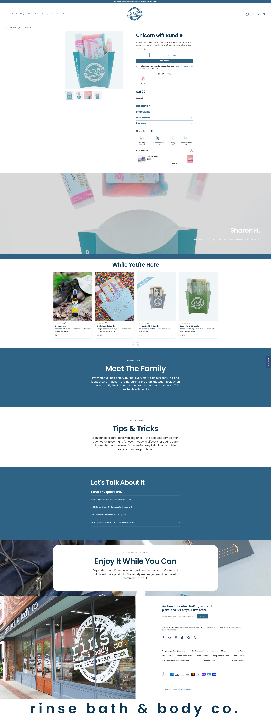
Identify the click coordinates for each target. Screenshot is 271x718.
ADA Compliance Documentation (175, 660)
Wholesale (61, 14)
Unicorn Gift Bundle (25, 28)
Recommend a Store (185, 656)
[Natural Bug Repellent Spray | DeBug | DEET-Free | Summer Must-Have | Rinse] (72, 296)
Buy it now (164, 61)
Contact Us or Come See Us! (203, 651)
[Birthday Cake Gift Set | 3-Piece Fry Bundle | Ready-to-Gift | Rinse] (114, 296)
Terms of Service (238, 660)
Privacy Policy (209, 660)
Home (8, 28)
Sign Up (202, 616)
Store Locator (167, 656)
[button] (263, 13)
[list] (94, 60)
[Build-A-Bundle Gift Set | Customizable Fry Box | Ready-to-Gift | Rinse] (156, 296)
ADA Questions (239, 656)
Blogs (223, 651)
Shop (22, 14)
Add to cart (172, 55)
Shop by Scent (47, 14)
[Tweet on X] (144, 131)
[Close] (269, 2)
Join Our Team (239, 651)
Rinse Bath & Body (173, 689)
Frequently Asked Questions (173, 651)
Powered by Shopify (185, 689)
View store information (184, 66)
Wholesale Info (203, 656)
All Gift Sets (14, 28)
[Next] (119, 60)
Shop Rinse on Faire (221, 656)
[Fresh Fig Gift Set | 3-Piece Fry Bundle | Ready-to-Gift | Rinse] (198, 296)
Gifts (30, 14)
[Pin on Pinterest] (152, 131)
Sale (36, 14)
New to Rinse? (11, 14)
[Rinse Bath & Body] (68, 647)
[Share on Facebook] (148, 131)
